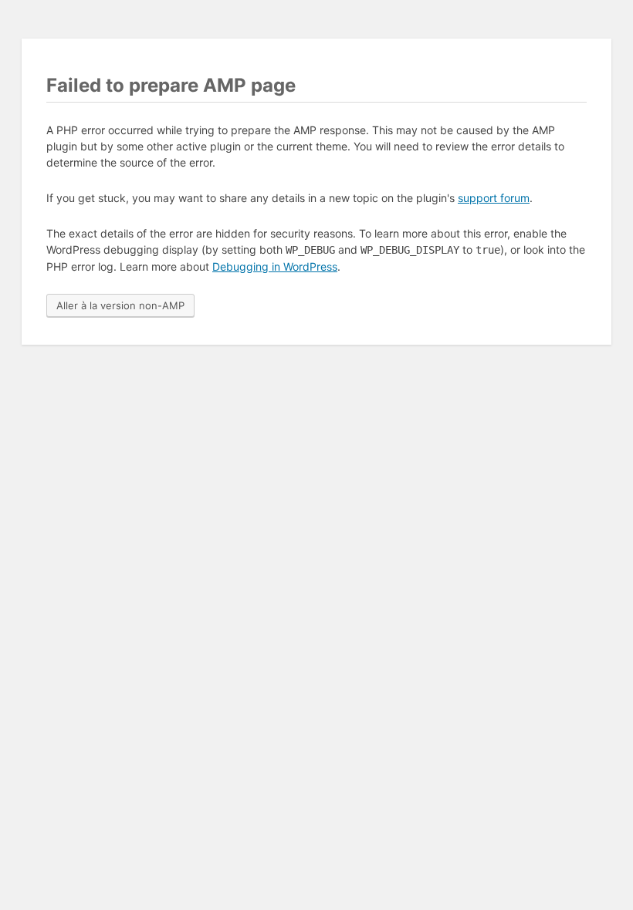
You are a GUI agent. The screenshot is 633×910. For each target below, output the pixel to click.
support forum (494, 197)
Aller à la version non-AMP (120, 305)
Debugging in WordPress (274, 266)
